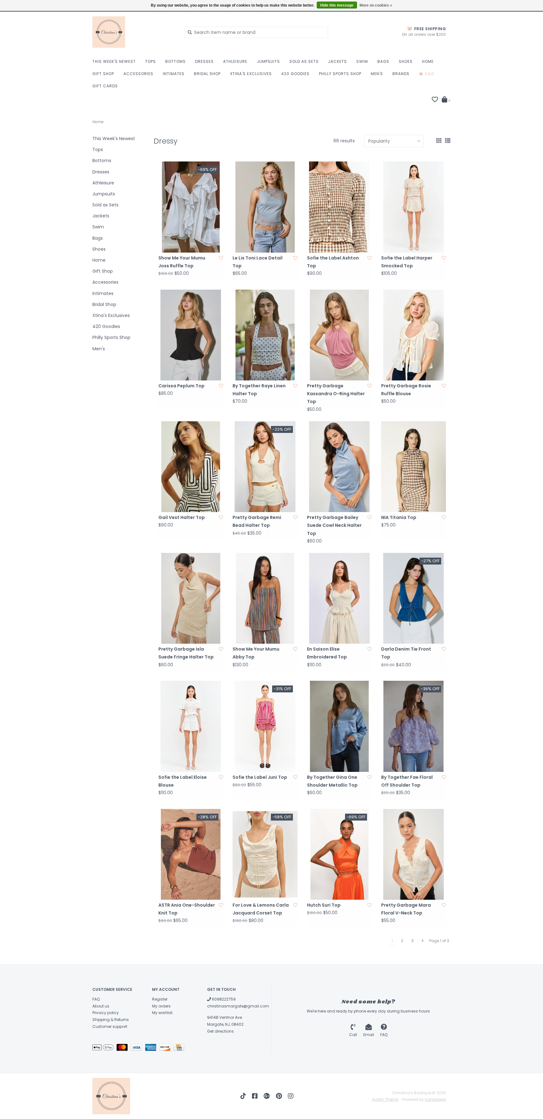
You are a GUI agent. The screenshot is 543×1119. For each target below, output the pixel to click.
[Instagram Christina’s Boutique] (290, 1096)
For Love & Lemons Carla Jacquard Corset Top (261, 909)
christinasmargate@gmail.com (238, 1006)
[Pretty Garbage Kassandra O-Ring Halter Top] (339, 335)
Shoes (406, 61)
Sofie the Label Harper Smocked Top (406, 262)
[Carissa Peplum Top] (190, 335)
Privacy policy (105, 1012)
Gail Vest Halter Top (181, 517)
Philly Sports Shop (340, 73)
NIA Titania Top (398, 517)
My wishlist (162, 1012)
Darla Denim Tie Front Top (406, 653)
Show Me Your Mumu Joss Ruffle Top (181, 262)
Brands (400, 73)
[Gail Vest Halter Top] (190, 466)
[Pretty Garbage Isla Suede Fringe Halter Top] (190, 598)
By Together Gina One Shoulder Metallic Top (332, 781)
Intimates (173, 73)
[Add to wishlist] (221, 258)
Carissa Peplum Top (181, 386)
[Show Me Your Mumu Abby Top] (265, 598)
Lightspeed (435, 1099)
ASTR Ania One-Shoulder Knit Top (186, 909)
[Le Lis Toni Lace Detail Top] (265, 206)
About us (100, 1006)
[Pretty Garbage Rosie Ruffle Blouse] (413, 335)
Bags (383, 61)
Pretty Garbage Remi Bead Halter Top (257, 521)
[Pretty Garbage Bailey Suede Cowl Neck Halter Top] (339, 466)
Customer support (109, 1026)
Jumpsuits (268, 61)
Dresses (204, 61)
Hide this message (337, 5)
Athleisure (235, 61)
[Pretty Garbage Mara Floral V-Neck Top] (413, 854)
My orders (161, 1006)
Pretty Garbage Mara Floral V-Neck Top (406, 909)
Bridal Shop (207, 73)
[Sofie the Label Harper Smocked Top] (413, 206)
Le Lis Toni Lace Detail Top (257, 262)
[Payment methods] (104, 1048)
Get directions (220, 1031)
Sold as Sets (304, 61)
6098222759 (223, 999)
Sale (429, 73)
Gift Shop (103, 73)
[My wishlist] (435, 100)
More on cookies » (375, 5)
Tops (150, 61)
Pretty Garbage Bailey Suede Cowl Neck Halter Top (334, 525)
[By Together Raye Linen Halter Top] (265, 335)
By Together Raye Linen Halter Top (259, 390)
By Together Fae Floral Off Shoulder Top (407, 781)
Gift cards (105, 86)
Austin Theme (385, 1099)
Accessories (138, 73)
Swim (362, 61)
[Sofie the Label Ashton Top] (339, 206)
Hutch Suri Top (324, 905)
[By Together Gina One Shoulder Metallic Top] (339, 726)
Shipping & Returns (110, 1019)
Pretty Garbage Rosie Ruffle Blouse (406, 390)
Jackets (337, 61)
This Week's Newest (114, 61)
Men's (377, 73)
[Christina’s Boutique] (133, 32)
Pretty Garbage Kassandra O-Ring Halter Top (336, 394)
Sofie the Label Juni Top (260, 777)
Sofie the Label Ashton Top (333, 262)
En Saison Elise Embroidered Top (327, 653)
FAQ (96, 999)
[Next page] (422, 941)
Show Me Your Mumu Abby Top (256, 653)
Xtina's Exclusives (251, 73)
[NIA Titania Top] (413, 466)
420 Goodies (295, 73)
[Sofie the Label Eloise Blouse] (190, 726)
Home (428, 61)
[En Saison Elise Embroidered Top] (339, 598)
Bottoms (175, 61)
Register (159, 999)
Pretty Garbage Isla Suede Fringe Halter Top (186, 653)
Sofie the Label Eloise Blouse (182, 781)
